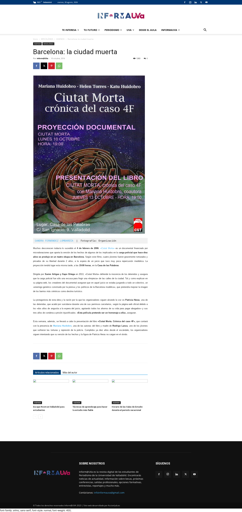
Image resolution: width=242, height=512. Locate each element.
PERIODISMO (112, 30)
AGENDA (60, 39)
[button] (205, 30)
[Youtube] (206, 2)
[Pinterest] (51, 66)
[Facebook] (184, 2)
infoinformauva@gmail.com (109, 492)
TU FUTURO (90, 30)
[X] (201, 2)
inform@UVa (42, 58)
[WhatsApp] (59, 66)
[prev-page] (35, 417)
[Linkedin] (195, 2)
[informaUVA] (121, 15)
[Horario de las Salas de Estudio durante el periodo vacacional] (130, 391)
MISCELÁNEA (47, 39)
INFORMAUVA (169, 30)
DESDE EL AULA (148, 30)
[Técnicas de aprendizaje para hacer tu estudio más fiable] (90, 391)
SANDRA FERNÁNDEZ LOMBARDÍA (55, 240)
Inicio (35, 39)
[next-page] (40, 417)
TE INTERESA (69, 30)
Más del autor (70, 372)
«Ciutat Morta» (107, 248)
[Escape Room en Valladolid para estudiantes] (51, 391)
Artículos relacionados (47, 372)
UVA (129, 30)
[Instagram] (190, 2)
